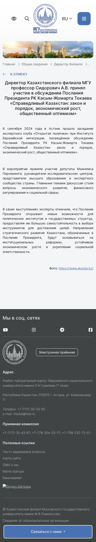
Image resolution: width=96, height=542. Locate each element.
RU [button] (65, 18)
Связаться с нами (46, 532)
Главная (9, 64)
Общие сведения (35, 64)
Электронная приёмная (57, 352)
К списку (18, 74)
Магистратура (13, 471)
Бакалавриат (12, 478)
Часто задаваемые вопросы (24, 452)
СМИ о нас (11, 465)
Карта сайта (12, 458)
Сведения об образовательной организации (36, 520)
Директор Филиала (68, 64)
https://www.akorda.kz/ (76, 268)
